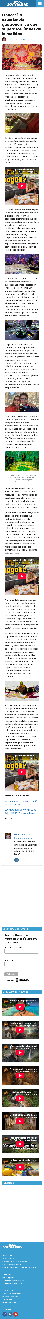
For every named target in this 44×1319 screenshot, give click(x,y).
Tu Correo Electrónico (13, 947)
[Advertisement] (22, 895)
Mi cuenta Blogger (9, 1302)
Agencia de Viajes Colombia (13, 1281)
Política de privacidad (10, 1297)
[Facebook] (4, 1314)
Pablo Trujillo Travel (9, 1278)
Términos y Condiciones (11, 1294)
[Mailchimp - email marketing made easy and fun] (17, 982)
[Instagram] (16, 860)
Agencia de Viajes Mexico (12, 1283)
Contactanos (7, 1300)
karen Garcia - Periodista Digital (20, 39)
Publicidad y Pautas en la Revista (14, 1262)
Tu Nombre (8, 960)
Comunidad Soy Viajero (11, 1264)
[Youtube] (15, 1314)
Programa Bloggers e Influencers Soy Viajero (19, 1267)
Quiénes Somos (8, 1259)
